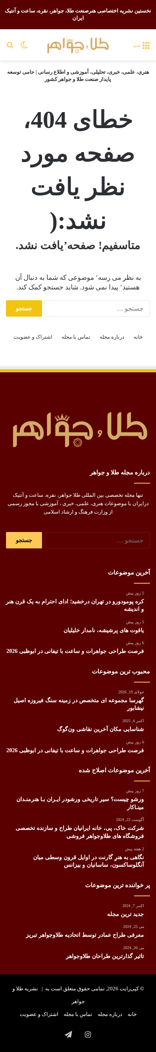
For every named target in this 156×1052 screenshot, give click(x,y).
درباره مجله (112, 337)
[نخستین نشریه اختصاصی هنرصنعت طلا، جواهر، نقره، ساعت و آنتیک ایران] (78, 45)
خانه (138, 337)
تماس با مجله (76, 337)
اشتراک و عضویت (33, 337)
